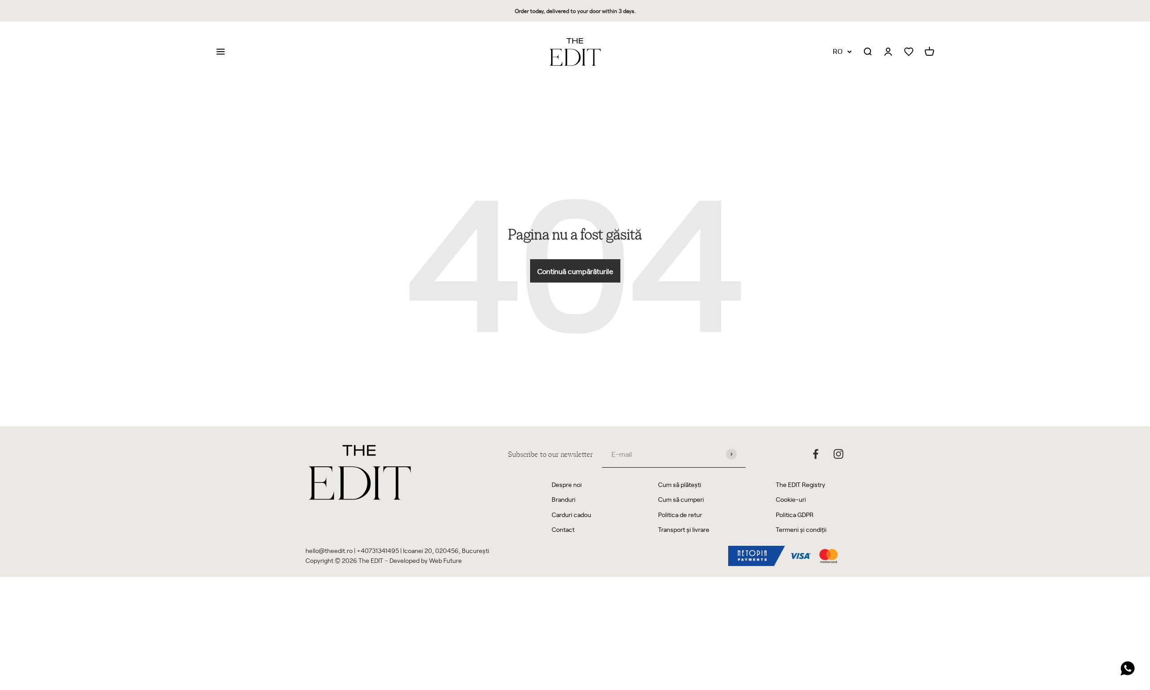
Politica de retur (680, 514)
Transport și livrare (683, 529)
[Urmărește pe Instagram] (838, 454)
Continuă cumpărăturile (575, 271)
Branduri (563, 499)
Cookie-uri (791, 499)
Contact (563, 529)
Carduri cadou (571, 514)
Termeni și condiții (801, 529)
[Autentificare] (888, 52)
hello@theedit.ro (329, 550)
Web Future (445, 560)
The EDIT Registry (800, 484)
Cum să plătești (679, 484)
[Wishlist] (909, 51)
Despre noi (567, 484)
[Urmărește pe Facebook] (815, 454)
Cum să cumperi (681, 499)
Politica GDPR (795, 514)
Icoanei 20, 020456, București (446, 550)
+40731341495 (378, 550)
